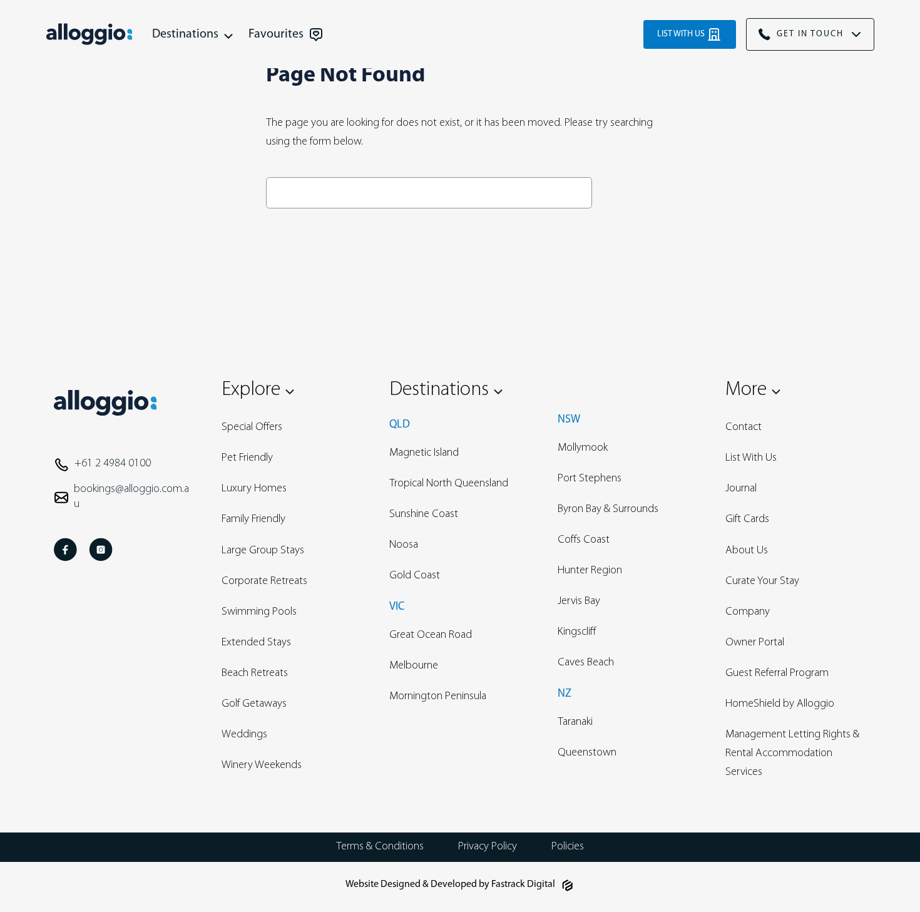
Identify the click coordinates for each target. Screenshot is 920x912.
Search (626, 192)
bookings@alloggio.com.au (131, 497)
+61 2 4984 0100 (112, 463)
